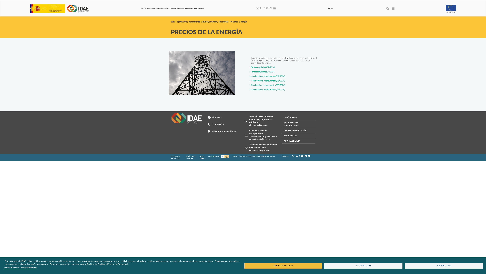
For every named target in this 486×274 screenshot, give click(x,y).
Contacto (216, 117)
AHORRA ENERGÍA (292, 141)
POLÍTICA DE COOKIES (191, 157)
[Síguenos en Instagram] (271, 8)
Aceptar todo (444, 265)
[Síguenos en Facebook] (264, 8)
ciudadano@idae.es (258, 125)
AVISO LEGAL (202, 157)
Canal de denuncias (177, 8)
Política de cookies (11, 268)
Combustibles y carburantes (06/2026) (268, 81)
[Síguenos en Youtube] (267, 8)
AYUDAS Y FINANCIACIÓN (295, 130)
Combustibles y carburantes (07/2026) (268, 76)
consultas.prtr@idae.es (259, 139)
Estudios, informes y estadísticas (214, 22)
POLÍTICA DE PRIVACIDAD (175, 157)
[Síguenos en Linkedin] (261, 8)
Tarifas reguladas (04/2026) (263, 72)
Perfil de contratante (147, 8)
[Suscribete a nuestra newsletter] (274, 8)
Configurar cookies (283, 265)
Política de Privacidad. (29, 268)
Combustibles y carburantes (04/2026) (268, 90)
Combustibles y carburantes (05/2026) (268, 85)
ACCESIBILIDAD (214, 156)
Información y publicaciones (188, 22)
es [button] (329, 8)
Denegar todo (363, 265)
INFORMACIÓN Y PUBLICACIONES (291, 123)
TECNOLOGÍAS (290, 135)
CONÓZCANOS (290, 117)
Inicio (173, 22)
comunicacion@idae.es (259, 150)
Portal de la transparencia (194, 8)
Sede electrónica (162, 8)
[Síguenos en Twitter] (293, 157)
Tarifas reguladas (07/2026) (263, 67)
